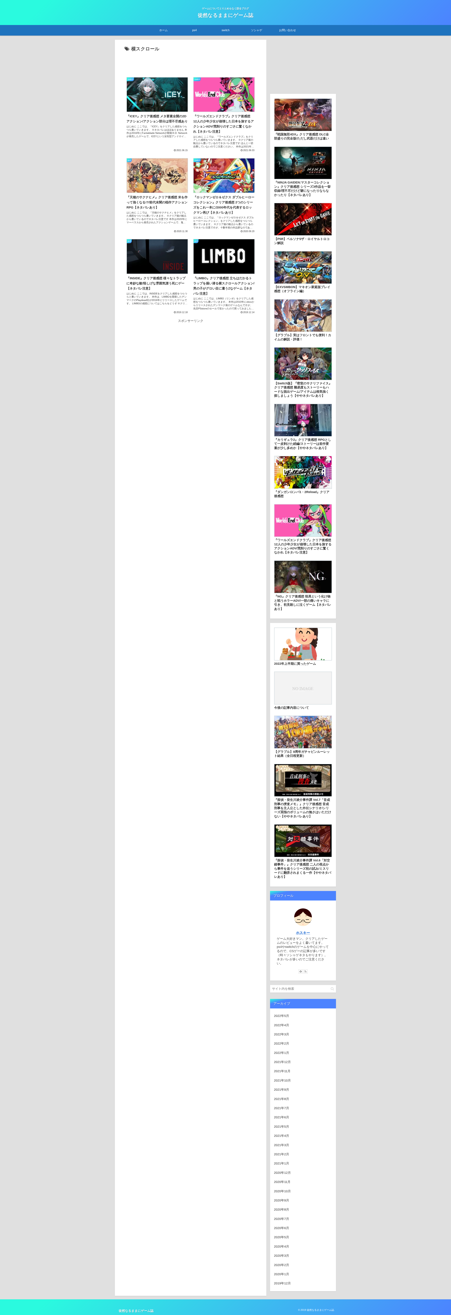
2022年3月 (281, 1034)
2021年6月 (281, 1117)
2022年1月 (281, 1053)
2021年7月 (281, 1108)
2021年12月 (282, 1062)
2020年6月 (281, 1228)
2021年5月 (281, 1126)
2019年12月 (282, 1283)
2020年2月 (281, 1265)
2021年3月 (281, 1145)
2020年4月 (281, 1246)
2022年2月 (281, 1043)
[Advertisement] (191, 63)
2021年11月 (282, 1071)
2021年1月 (281, 1163)
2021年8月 (281, 1099)
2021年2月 (281, 1154)
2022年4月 (281, 1025)
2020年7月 (281, 1219)
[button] (332, 989)
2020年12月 (282, 1172)
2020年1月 (281, 1274)
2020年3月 (281, 1255)
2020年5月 (281, 1237)
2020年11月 (282, 1182)
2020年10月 (282, 1191)
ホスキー (303, 933)
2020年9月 (281, 1200)
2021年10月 (282, 1080)
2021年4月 (281, 1136)
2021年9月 (281, 1089)
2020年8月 (281, 1209)
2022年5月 (281, 1016)
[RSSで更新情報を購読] (305, 971)
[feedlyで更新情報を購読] (300, 971)
